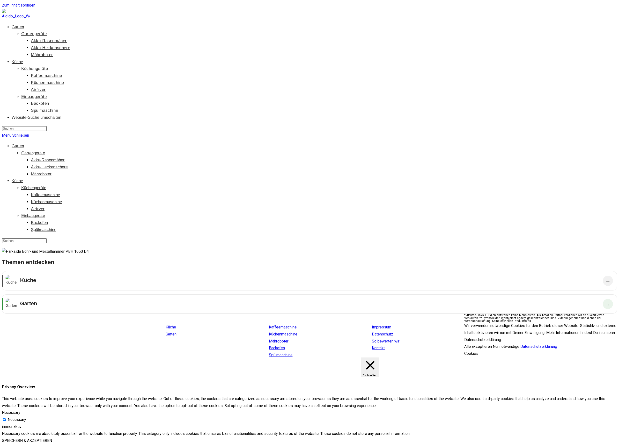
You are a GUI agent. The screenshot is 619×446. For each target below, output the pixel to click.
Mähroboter (41, 174)
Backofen (39, 222)
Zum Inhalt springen (18, 5)
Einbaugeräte (33, 215)
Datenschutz (382, 334)
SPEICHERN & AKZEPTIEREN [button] (27, 440)
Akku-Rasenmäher (48, 160)
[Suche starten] (49, 241)
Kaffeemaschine (45, 195)
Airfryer (37, 209)
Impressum (381, 327)
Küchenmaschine (46, 202)
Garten (18, 146)
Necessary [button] (11, 412)
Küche (17, 180)
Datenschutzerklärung (538, 346)
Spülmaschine (43, 229)
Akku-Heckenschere (49, 167)
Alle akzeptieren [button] (478, 346)
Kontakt (378, 348)
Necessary (17, 419)
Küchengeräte (33, 188)
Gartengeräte (33, 153)
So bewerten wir (385, 341)
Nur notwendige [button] (506, 346)
